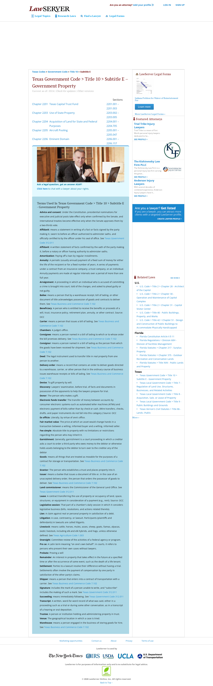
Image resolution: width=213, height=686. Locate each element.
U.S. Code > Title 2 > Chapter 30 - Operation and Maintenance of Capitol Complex (157, 297)
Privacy (129, 640)
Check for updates (65, 91)
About (113, 640)
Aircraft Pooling (58, 130)
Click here (42, 188)
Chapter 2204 (40, 121)
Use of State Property (62, 113)
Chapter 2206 (40, 139)
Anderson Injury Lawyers (144, 182)
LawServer (49, 10)
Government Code (58, 71)
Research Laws (66, 16)
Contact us (97, 640)
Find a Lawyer (92, 16)
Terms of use (147, 640)
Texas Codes (38, 71)
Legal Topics (42, 16)
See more (174, 278)
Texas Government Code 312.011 (57, 491)
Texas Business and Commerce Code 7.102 (73, 303)
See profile (140, 139)
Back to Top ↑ (106, 682)
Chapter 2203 (40, 113)
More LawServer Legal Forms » (150, 113)
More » (135, 417)
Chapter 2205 (40, 130)
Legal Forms (116, 16)
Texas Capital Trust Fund (63, 104)
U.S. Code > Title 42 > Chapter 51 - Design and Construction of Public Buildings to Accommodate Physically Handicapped (160, 324)
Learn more (144, 106)
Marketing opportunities (71, 640)
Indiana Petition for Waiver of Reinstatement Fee (156, 99)
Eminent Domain (59, 139)
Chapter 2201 (40, 104)
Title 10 (74, 71)
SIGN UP (180, 4)
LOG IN (167, 4)
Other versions (85, 91)
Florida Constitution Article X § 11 (157, 336)
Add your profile (130, 4)
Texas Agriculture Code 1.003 (68, 535)
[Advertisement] (106, 45)
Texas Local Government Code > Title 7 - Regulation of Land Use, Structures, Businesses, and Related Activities (159, 386)
